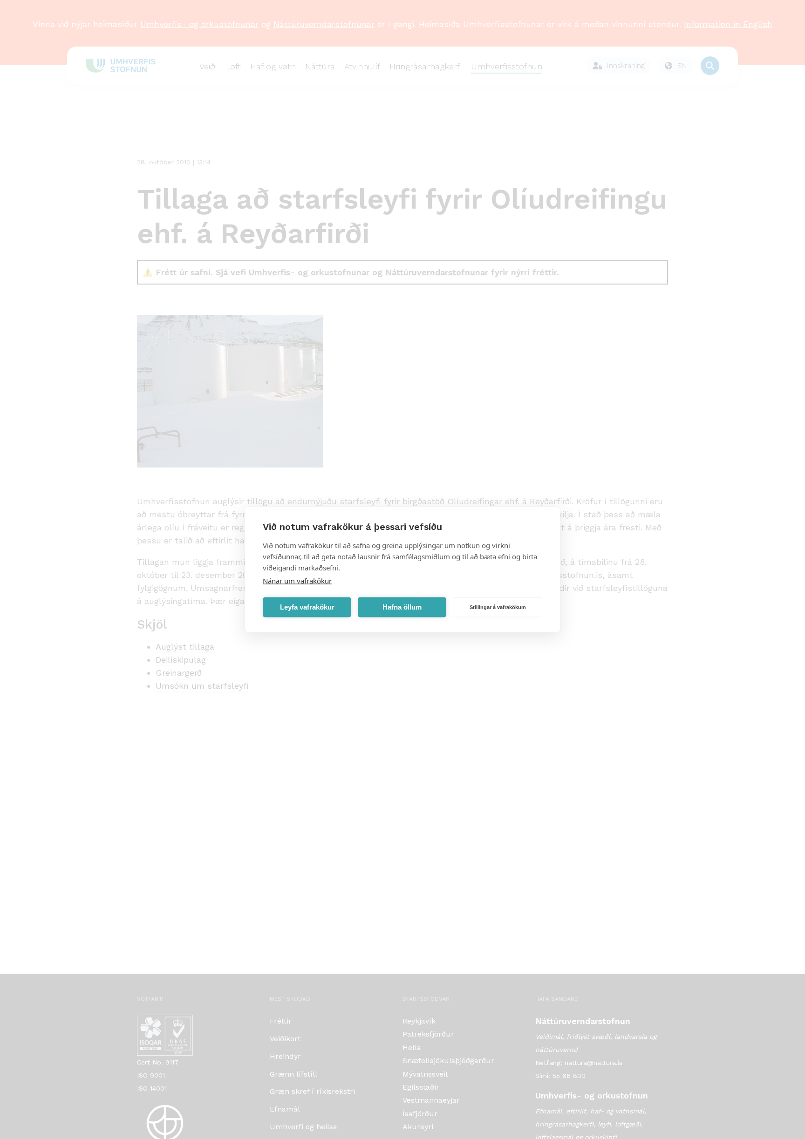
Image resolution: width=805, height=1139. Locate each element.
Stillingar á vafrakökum (498, 607)
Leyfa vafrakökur (307, 607)
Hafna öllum (402, 607)
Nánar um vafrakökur (297, 580)
